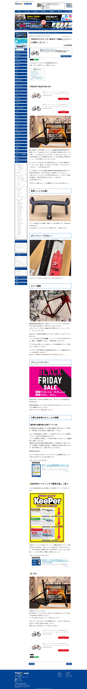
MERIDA (19, 227)
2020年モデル (20, 166)
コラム (17, 268)
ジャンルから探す (20, 175)
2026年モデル (18, 64)
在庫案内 (17, 148)
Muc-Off (17, 123)
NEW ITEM (19, 164)
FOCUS (19, 216)
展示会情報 (21, 168)
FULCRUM (20, 219)
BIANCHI (17, 151)
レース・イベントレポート (22, 248)
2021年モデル (20, 169)
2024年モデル (18, 55)
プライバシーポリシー (69, 677)
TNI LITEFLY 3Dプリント (20, 86)
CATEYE (19, 209)
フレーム (19, 193)
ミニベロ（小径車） (21, 179)
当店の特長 (35, 11)
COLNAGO (20, 212)
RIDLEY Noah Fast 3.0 (33, 71)
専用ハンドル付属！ (34, 72)
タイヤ (17, 114)
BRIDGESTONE (18, 132)
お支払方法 (59, 676)
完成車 (19, 189)
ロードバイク (20, 176)
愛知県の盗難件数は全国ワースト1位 (38, 77)
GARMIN (19, 220)
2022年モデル (20, 165)
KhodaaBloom (20, 223)
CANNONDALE (20, 207)
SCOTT (19, 233)
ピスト (19, 183)
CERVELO (20, 210)
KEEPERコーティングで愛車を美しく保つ (36, 78)
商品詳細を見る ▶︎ (67, 56)
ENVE (17, 70)
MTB (16, 89)
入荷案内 (17, 158)
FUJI (19, 217)
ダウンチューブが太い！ (35, 73)
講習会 (17, 280)
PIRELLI (17, 138)
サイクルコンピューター (22, 196)
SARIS (19, 230)
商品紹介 (17, 161)
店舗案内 (17, 283)
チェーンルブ (18, 120)
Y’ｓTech (18, 274)
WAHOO (17, 117)
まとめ (31, 79)
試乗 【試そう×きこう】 (21, 251)
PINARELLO (18, 98)
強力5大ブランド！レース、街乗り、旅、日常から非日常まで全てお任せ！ (56, 29)
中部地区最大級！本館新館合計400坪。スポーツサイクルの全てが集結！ (26, 21)
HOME (19, 11)
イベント (17, 241)
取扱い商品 (43, 11)
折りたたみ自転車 (21, 178)
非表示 (38, 69)
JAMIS (19, 200)
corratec (19, 213)
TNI (16, 83)
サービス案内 (60, 675)
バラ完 (17, 95)
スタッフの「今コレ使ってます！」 (21, 258)
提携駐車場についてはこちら (49, 8)
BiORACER (19, 271)
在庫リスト (60, 11)
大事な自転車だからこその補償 (36, 76)
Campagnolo (18, 101)
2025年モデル (18, 61)
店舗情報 (51, 11)
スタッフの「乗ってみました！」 (21, 265)
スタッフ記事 (18, 254)
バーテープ (17, 135)
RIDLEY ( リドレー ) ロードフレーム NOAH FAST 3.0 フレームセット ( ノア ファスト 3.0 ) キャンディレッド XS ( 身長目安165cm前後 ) (55, 93)
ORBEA (17, 67)
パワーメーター (18, 92)
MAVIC (19, 226)
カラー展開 (33, 74)
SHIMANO (20, 232)
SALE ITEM (19, 172)
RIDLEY (17, 77)
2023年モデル (18, 52)
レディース (20, 192)
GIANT (19, 222)
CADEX (17, 126)
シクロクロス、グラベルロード (22, 182)
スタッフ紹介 (27, 11)
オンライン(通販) (68, 11)
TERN (17, 58)
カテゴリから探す (20, 188)
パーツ (19, 190)
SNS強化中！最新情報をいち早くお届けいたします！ (54, 21)
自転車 (17, 277)
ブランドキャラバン (20, 244)
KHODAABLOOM (18, 80)
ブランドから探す (20, 199)
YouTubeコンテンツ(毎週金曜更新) (21, 155)
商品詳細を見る (63, 98)
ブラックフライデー (34, 75)
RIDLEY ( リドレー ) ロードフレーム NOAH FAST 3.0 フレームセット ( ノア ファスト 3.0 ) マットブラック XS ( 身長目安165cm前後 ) (55, 106)
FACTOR (17, 104)
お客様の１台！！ (20, 261)
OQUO (17, 129)
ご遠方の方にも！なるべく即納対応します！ (22, 29)
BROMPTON (20, 203)
